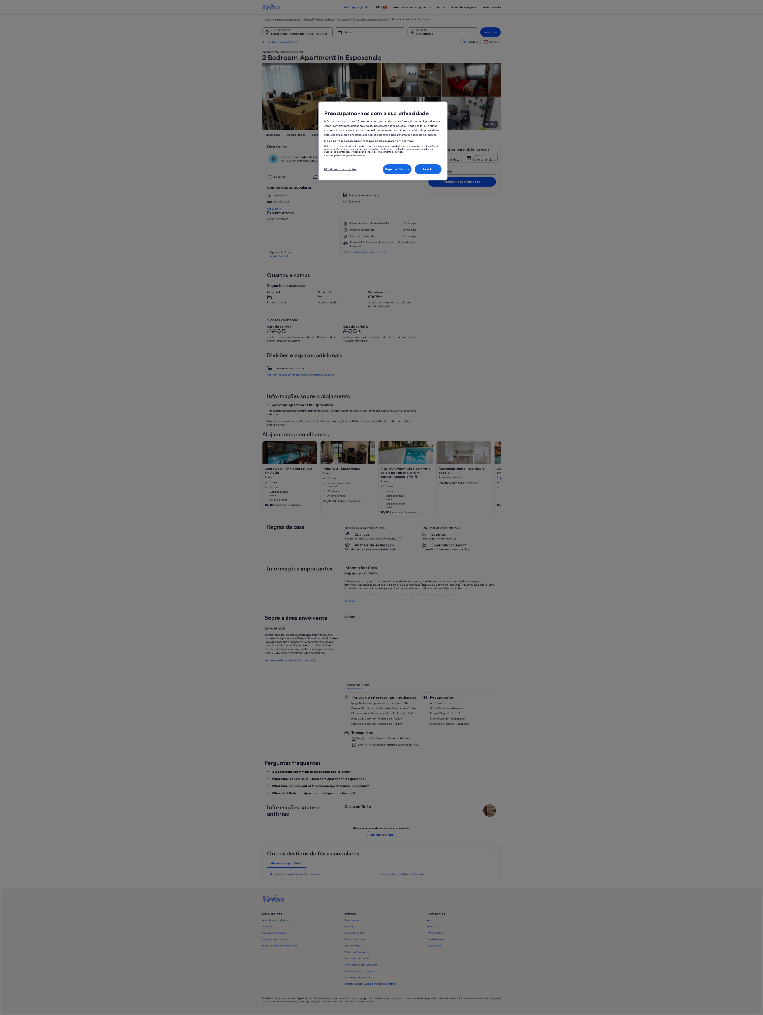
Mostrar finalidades (340, 169)
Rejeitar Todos (397, 169)
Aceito (428, 169)
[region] (382, 141)
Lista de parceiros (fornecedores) (344, 155)
